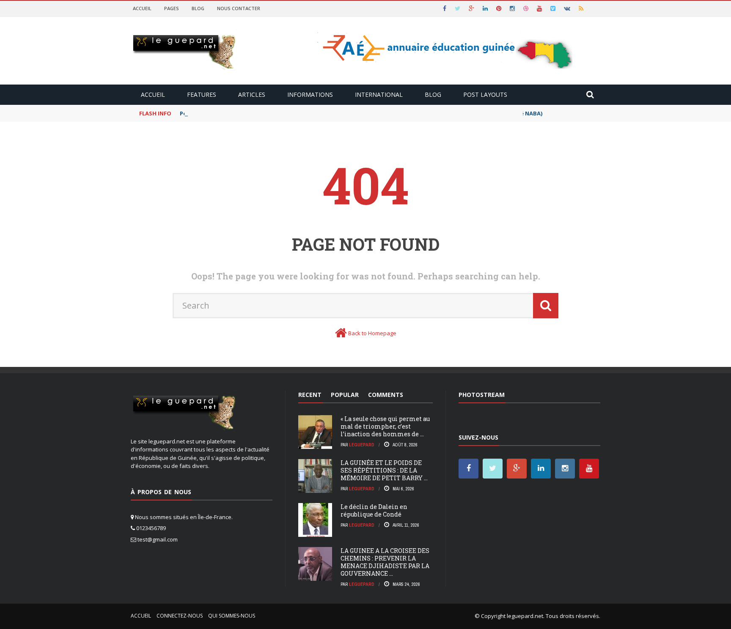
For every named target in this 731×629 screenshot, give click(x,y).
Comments (385, 395)
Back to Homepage (372, 333)
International (379, 94)
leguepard (361, 445)
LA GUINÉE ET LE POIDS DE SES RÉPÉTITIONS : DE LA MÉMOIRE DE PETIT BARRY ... (384, 470)
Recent (310, 395)
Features (201, 94)
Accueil (142, 8)
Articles (251, 94)
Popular (345, 395)
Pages (171, 8)
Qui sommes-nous (231, 615)
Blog (198, 8)
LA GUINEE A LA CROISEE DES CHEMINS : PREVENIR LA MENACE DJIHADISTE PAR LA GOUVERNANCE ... (385, 562)
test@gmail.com (157, 539)
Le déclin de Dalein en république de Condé (374, 510)
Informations (310, 94)
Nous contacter (238, 8)
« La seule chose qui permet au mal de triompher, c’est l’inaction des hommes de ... (385, 426)
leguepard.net (525, 616)
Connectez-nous (180, 615)
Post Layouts (485, 94)
